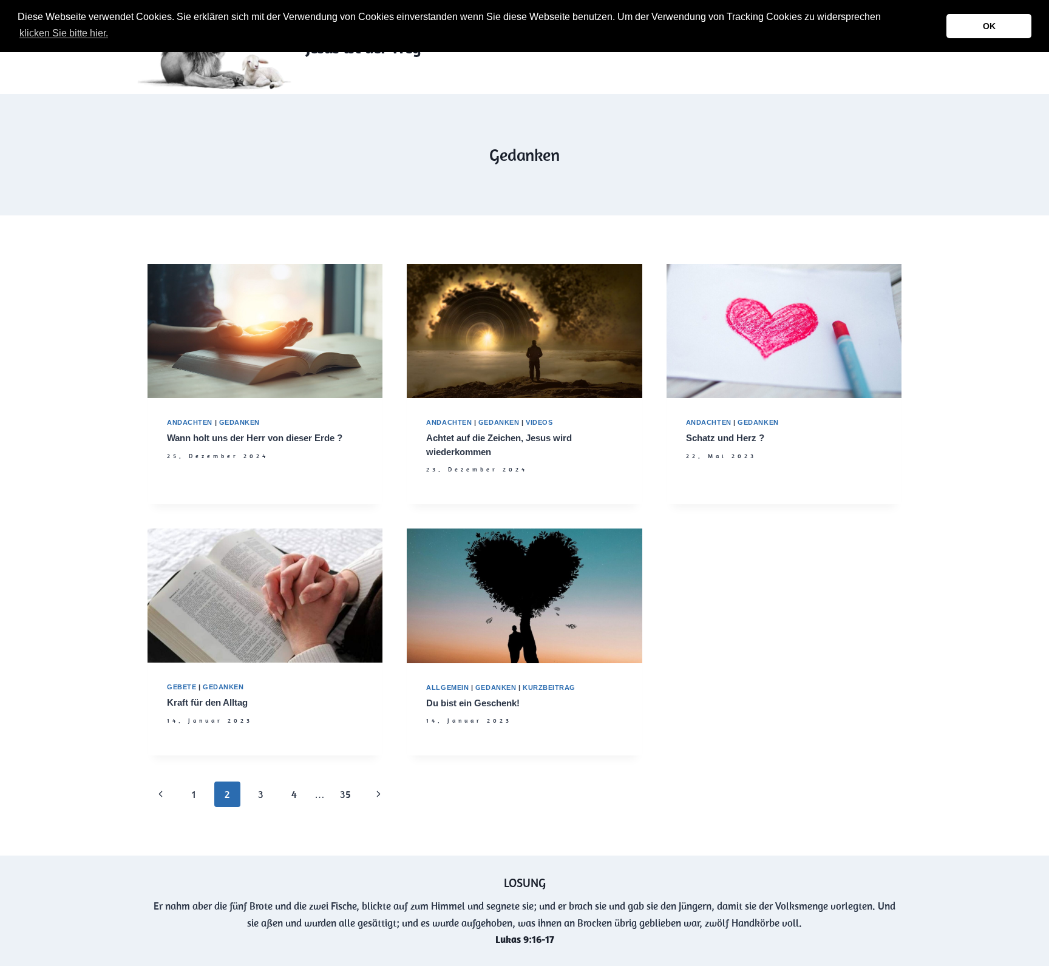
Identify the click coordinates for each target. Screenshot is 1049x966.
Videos (539, 422)
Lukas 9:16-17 (524, 939)
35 (345, 794)
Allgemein (447, 687)
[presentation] (265, 331)
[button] (114, 34)
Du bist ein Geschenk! (473, 703)
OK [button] (989, 26)
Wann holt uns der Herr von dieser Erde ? (254, 438)
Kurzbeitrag (549, 687)
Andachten (189, 422)
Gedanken (239, 422)
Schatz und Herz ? (725, 438)
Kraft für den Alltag (207, 702)
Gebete (181, 687)
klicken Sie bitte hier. (63, 33)
